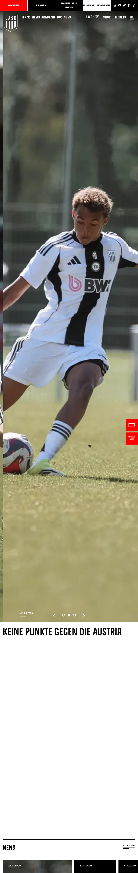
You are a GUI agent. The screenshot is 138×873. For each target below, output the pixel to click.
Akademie (48, 17)
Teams (26, 17)
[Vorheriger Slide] (54, 615)
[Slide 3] (74, 615)
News (36, 17)
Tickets (120, 17)
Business (64, 17)
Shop (107, 17)
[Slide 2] (69, 615)
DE (132, 17)
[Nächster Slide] (83, 615)
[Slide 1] (63, 615)
